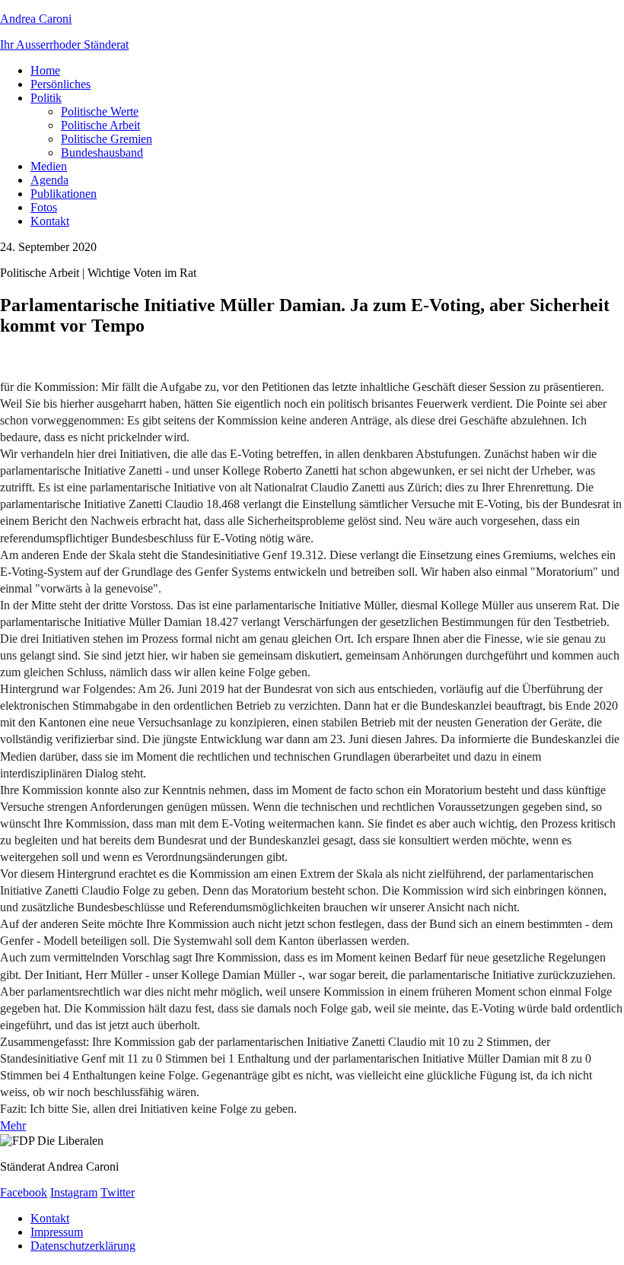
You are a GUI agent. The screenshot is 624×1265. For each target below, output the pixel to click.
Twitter (117, 1192)
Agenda (49, 179)
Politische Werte (99, 111)
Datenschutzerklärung (82, 1245)
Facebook (23, 1192)
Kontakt (49, 221)
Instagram (73, 1192)
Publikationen (63, 193)
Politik (46, 97)
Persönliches (60, 84)
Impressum (56, 1231)
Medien (48, 166)
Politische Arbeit (100, 125)
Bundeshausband (102, 152)
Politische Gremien (106, 138)
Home (45, 70)
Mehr (13, 1125)
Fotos (43, 207)
